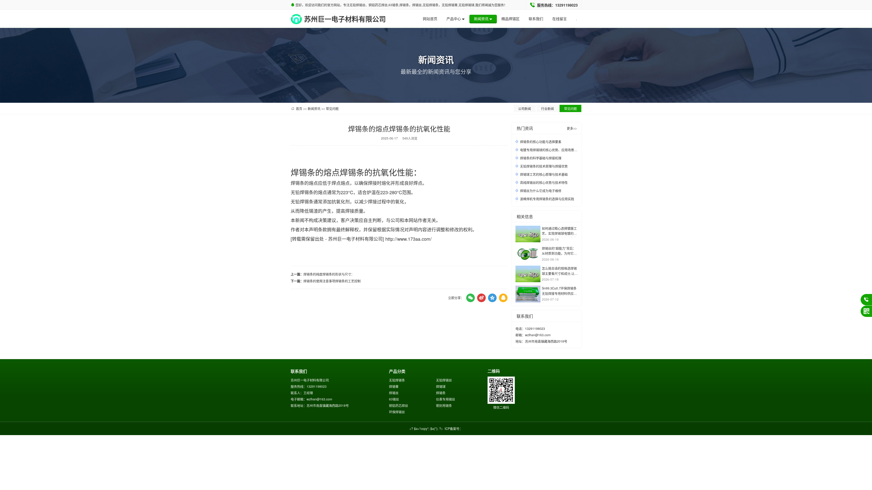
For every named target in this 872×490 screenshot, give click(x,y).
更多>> (572, 128)
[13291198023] (866, 299)
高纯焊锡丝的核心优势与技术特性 (544, 182)
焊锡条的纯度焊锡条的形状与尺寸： (328, 274)
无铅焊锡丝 (444, 380)
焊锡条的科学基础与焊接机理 (540, 158)
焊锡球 (441, 386)
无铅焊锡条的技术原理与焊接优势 (544, 166)
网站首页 (430, 18)
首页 (299, 108)
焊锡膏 (394, 386)
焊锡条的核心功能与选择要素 (540, 141)
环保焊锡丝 (397, 411)
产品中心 (453, 18)
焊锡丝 (394, 392)
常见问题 (332, 108)
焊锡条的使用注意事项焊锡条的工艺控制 (332, 281)
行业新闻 (547, 108)
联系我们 (536, 18)
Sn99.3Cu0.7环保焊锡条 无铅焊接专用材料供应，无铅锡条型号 (559, 293)
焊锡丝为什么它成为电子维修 (540, 190)
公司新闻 (524, 108)
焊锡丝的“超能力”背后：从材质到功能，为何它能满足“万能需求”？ (559, 253)
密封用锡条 (444, 405)
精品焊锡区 (510, 18)
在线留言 (559, 18)
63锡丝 (394, 399)
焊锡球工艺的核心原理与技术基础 (544, 174)
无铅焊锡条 (397, 380)
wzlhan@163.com (538, 335)
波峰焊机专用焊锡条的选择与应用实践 (547, 198)
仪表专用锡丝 (445, 399)
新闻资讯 (481, 18)
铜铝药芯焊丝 (398, 405)
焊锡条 (441, 392)
